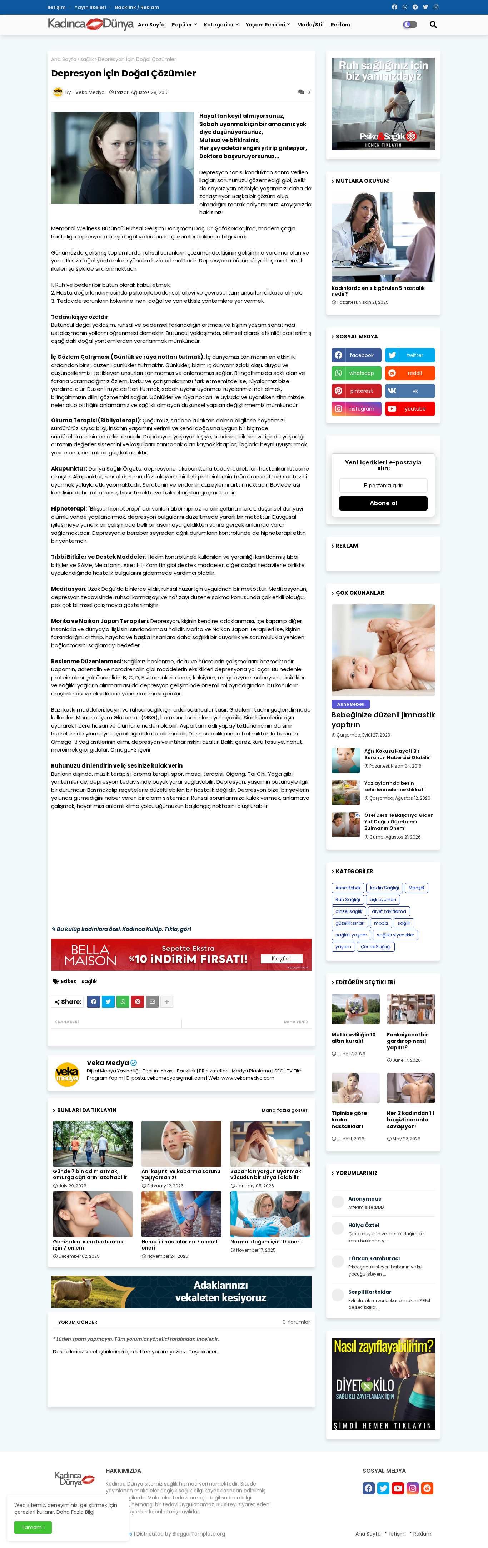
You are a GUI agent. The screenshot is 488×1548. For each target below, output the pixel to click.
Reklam (340, 24)
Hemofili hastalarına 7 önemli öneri (180, 1245)
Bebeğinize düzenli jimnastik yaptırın (383, 720)
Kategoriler (219, 24)
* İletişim (395, 1533)
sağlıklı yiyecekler (395, 935)
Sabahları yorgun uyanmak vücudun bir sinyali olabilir (265, 1174)
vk (415, 390)
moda (381, 923)
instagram (361, 408)
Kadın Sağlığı (384, 888)
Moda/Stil (310, 24)
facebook (362, 355)
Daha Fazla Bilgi (75, 1512)
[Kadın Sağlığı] (383, 237)
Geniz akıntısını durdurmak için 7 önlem (88, 1245)
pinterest (361, 390)
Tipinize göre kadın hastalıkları (349, 1120)
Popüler (182, 24)
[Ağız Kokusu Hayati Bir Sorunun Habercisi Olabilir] (346, 760)
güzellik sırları (349, 923)
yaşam (343, 947)
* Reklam (420, 1533)
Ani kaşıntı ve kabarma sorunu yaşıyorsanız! (180, 1174)
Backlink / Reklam (137, 7)
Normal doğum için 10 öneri (265, 1242)
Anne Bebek (347, 888)
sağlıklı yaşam (351, 935)
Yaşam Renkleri (265, 24)
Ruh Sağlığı (347, 899)
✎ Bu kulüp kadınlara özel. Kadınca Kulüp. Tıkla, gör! (121, 929)
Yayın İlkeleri (91, 7)
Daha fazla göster (285, 1110)
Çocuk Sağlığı (376, 947)
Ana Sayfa (151, 24)
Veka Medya (108, 1062)
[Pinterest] (137, 1002)
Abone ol (383, 503)
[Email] (152, 1002)
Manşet (416, 888)
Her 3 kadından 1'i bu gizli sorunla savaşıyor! (410, 1120)
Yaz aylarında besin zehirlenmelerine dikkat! (394, 786)
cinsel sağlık (348, 911)
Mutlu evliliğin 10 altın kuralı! (354, 1037)
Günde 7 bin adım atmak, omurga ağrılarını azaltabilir (90, 1174)
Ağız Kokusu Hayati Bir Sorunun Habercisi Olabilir (397, 754)
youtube (415, 408)
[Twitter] (108, 1002)
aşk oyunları (383, 899)
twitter (415, 355)
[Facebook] (93, 1002)
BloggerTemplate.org (199, 1533)
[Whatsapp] (122, 1002)
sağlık (87, 59)
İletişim (57, 7)
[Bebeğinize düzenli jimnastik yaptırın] (383, 650)
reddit (415, 373)
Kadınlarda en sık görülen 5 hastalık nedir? (378, 291)
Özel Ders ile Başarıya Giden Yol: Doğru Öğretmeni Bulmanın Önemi (399, 821)
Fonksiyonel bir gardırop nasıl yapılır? (407, 1041)
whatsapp (361, 373)
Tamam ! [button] (33, 1527)
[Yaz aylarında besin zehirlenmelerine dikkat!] (346, 792)
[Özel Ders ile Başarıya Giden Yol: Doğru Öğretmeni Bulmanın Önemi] (346, 824)
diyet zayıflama (389, 911)
